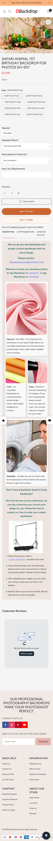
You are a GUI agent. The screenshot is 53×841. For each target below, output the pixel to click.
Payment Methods (9, 799)
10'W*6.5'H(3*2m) (12, 108)
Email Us (32, 808)
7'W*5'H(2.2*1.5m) (12, 102)
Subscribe (43, 741)
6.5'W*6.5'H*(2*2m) (37, 102)
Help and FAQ (8, 774)
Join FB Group (8, 780)
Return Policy (34, 769)
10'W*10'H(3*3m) (12, 114)
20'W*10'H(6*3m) (35, 114)
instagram (34, 273)
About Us (6, 764)
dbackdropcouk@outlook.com (26, 262)
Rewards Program (9, 794)
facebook (34, 276)
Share (4, 79)
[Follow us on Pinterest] (18, 725)
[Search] (9, 11)
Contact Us (7, 769)
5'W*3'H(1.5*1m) (11, 96)
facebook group (17, 227)
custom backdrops (17, 559)
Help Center (34, 798)
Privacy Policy (8, 805)
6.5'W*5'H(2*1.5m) (34, 96)
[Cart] (48, 11)
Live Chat (33, 803)
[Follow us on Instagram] (12, 725)
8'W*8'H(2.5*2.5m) (36, 108)
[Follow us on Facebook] (5, 725)
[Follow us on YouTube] (24, 725)
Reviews (32, 813)
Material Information (37, 774)
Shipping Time (35, 764)
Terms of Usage (8, 810)
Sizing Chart (34, 780)
